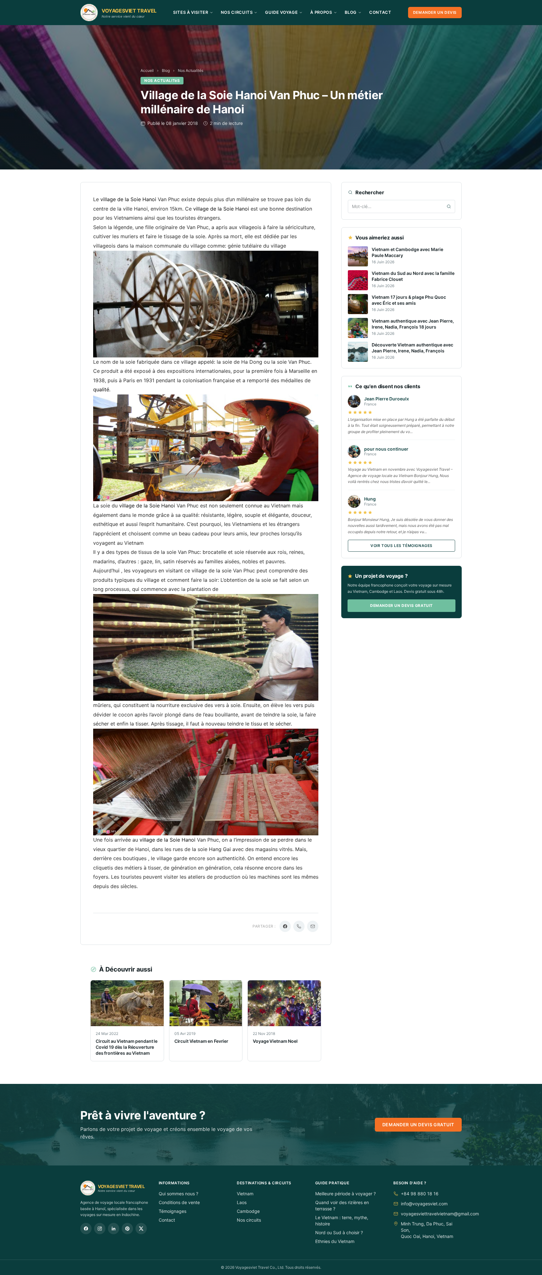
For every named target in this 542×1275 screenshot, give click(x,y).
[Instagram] (99, 1228)
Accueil (147, 70)
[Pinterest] (127, 1228)
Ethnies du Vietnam (334, 1241)
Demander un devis (435, 12)
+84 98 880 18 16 (419, 1193)
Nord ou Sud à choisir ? (339, 1232)
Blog (351, 12)
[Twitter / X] (141, 1228)
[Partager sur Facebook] (285, 926)
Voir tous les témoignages (401, 546)
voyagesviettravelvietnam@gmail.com (440, 1213)
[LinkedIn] (113, 1228)
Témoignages (172, 1211)
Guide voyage (281, 12)
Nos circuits (249, 1220)
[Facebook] (86, 1228)
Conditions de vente (179, 1202)
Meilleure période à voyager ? (345, 1193)
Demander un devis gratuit (401, 605)
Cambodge (248, 1211)
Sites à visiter (190, 12)
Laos (242, 1202)
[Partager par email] (312, 926)
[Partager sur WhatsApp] (299, 926)
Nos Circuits (237, 12)
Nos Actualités (190, 70)
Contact (380, 12)
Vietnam (245, 1193)
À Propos (321, 12)
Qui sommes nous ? (178, 1193)
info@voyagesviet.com (424, 1203)
